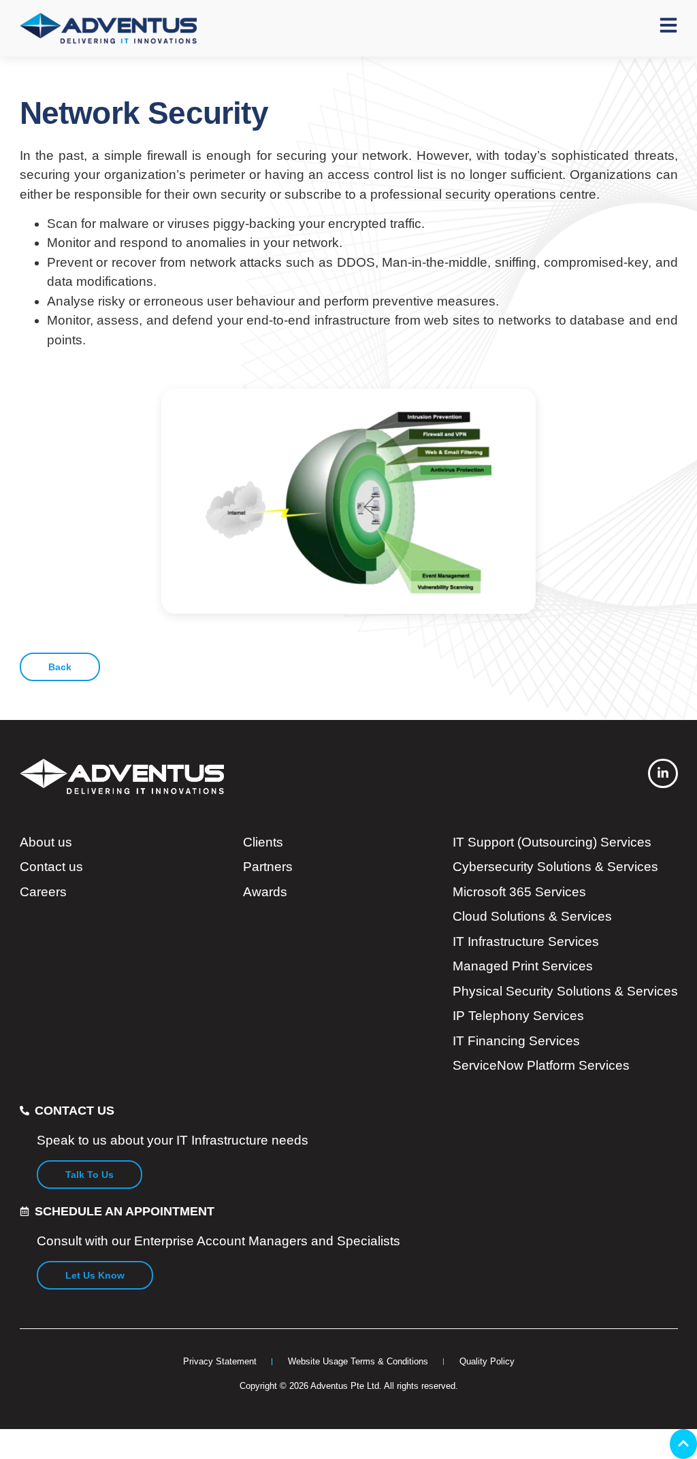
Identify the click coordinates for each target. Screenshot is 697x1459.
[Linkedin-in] (662, 773)
